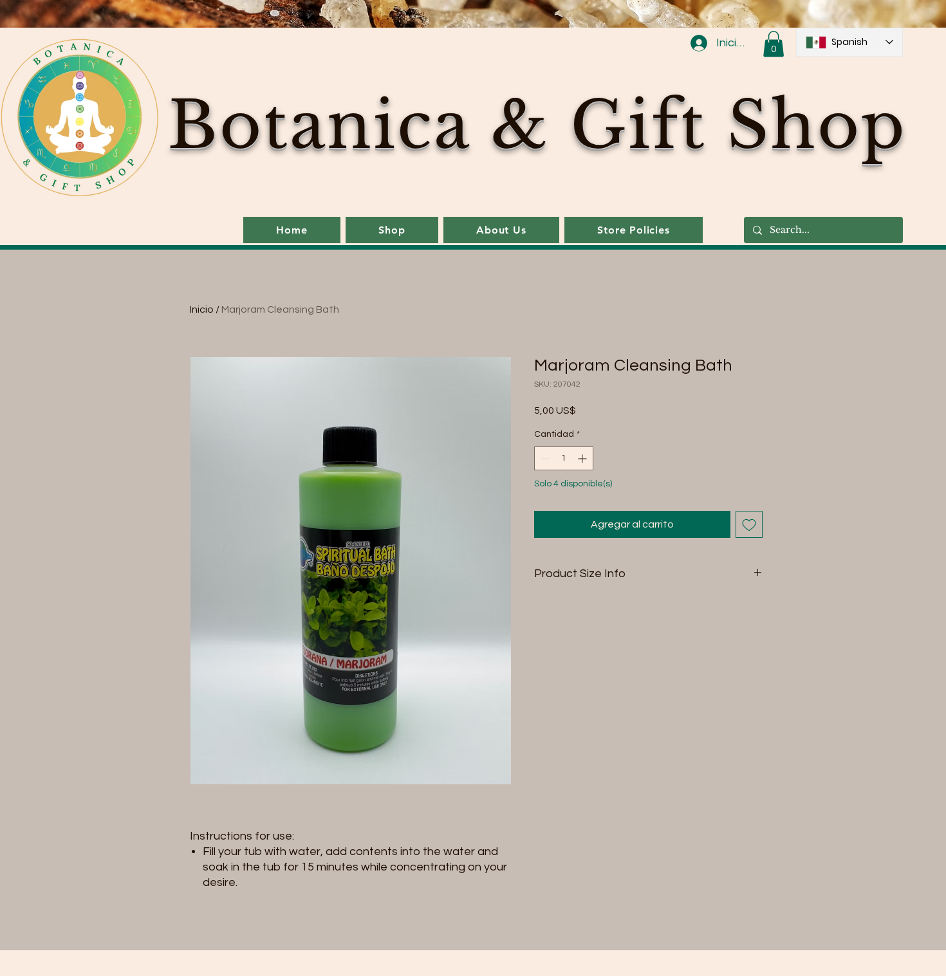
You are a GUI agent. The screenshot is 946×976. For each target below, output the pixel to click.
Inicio (202, 309)
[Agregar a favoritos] (749, 524)
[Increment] (583, 458)
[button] (773, 44)
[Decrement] (544, 458)
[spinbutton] (563, 458)
